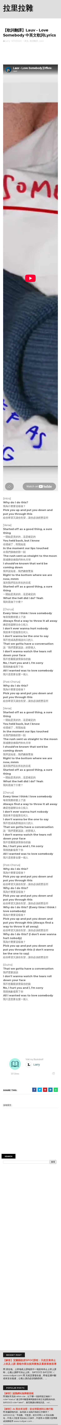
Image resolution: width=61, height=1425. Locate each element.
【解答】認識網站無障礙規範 (18, 1393)
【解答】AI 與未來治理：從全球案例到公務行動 (28, 1408)
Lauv (41, 41)
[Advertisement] (30, 53)
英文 (26, 41)
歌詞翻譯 (34, 41)
